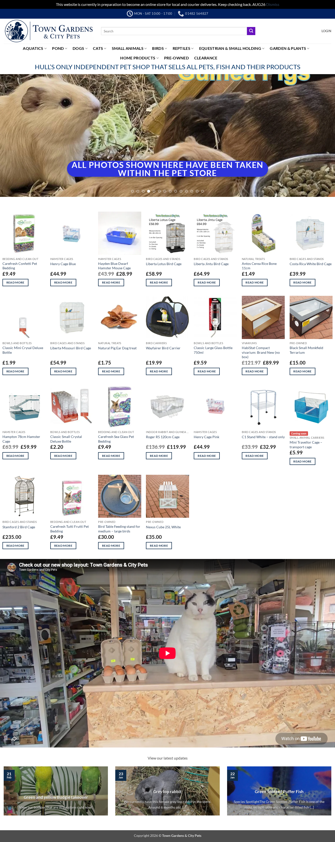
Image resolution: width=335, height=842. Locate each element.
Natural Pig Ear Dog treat (117, 348)
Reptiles (182, 48)
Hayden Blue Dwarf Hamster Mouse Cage (114, 265)
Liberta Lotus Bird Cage (163, 264)
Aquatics (33, 48)
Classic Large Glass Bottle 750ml (213, 350)
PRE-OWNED (176, 57)
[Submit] (251, 31)
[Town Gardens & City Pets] (49, 31)
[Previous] (13, 135)
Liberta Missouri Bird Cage (70, 348)
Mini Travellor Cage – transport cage (306, 444)
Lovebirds (280, 791)
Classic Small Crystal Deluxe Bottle (66, 439)
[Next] (322, 135)
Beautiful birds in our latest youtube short (168, 803)
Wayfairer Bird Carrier (163, 348)
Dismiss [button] (272, 4)
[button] (326, 31)
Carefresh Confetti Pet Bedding (19, 265)
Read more (15, 282)
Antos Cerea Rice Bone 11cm (259, 265)
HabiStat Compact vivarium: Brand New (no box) (261, 352)
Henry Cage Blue (63, 264)
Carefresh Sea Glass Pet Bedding (116, 439)
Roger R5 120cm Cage (163, 437)
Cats (98, 48)
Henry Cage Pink (206, 437)
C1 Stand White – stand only (263, 437)
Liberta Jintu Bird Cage (211, 264)
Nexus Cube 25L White (163, 527)
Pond (58, 48)
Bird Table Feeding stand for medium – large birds (119, 528)
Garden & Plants (288, 48)
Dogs (78, 48)
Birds (158, 48)
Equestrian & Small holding (230, 48)
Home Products (137, 57)
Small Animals (127, 48)
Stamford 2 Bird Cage (18, 527)
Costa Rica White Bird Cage (311, 264)
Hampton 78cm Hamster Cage (21, 439)
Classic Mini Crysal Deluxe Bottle (22, 350)
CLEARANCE (206, 57)
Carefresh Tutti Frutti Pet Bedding (69, 528)
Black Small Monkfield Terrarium (306, 350)
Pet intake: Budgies (57, 791)
